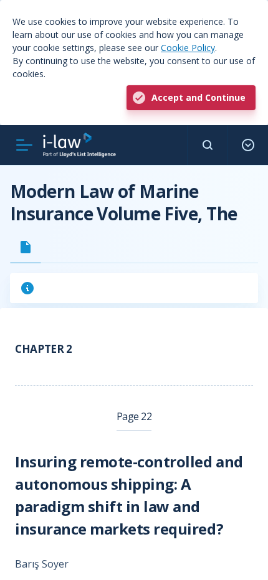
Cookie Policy (188, 48)
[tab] (25, 247)
